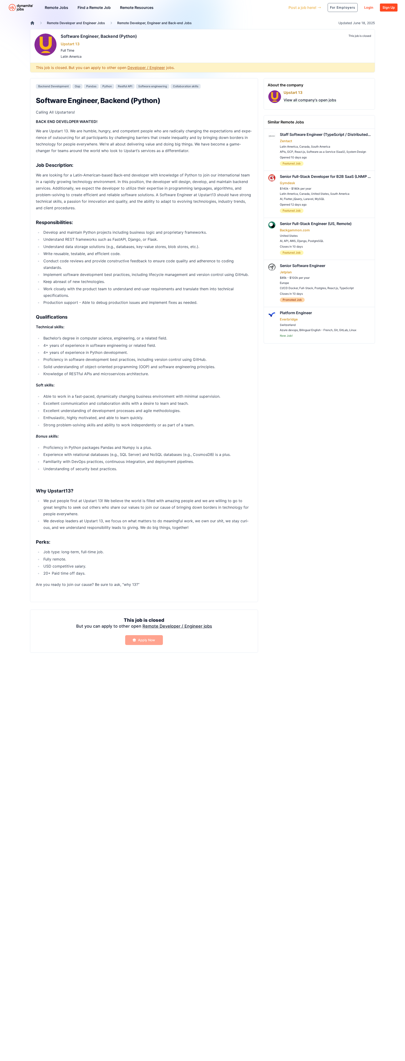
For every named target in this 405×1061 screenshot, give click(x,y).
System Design (356, 151)
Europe (284, 283)
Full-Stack (306, 288)
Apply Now (146, 640)
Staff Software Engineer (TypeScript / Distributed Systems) (325, 134)
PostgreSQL (316, 241)
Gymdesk (287, 183)
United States (320, 193)
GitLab (343, 330)
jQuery (297, 199)
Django (302, 241)
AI (281, 199)
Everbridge (289, 319)
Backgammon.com (295, 230)
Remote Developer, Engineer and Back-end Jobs (154, 23)
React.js (300, 151)
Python (107, 86)
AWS (293, 241)
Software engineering (152, 86)
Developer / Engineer (146, 67)
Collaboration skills (185, 86)
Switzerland (288, 325)
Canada (304, 146)
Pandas (91, 86)
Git (336, 330)
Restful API (125, 86)
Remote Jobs (56, 7)
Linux (352, 330)
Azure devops (289, 330)
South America (320, 146)
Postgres (320, 288)
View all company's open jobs (310, 100)
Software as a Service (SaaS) (326, 151)
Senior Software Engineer (302, 265)
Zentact (286, 141)
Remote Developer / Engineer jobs (177, 626)
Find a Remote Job (94, 7)
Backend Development (53, 86)
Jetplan (286, 272)
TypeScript (346, 288)
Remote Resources (137, 7)
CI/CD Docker (289, 288)
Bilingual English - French (316, 330)
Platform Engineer (296, 312)
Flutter (288, 199)
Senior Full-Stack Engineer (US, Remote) (316, 223)
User (263, 7)
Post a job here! (302, 7)
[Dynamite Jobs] (32, 23)
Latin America (71, 56)
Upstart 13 (70, 44)
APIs (283, 151)
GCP (290, 151)
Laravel (308, 199)
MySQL (320, 199)
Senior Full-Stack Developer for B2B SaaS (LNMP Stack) (325, 176)
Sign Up (388, 7)
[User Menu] (281, 7)
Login (368, 7)
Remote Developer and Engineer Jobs (76, 23)
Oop (77, 86)
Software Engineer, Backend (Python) (99, 36)
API (286, 241)
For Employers (342, 7)
